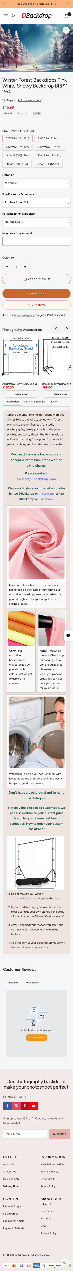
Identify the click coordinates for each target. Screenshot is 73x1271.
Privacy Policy (48, 1233)
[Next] (67, 67)
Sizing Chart (47, 1178)
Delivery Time (10, 1186)
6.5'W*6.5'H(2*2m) (49, 147)
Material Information (52, 1164)
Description (12, 401)
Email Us (45, 1218)
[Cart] (67, 16)
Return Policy (47, 1186)
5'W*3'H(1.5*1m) (48, 138)
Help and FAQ (11, 1178)
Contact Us (9, 1171)
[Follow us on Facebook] (7, 1106)
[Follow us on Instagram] (16, 1106)
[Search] (13, 15)
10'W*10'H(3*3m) (17, 164)
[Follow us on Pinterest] (25, 1106)
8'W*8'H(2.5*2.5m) (49, 155)
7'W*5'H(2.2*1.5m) (17, 138)
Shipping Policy (49, 1171)
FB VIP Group (10, 1213)
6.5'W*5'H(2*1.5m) (17, 147)
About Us (8, 1164)
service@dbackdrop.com (36, 479)
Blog (43, 1225)
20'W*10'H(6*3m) (48, 164)
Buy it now (36, 305)
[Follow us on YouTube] (33, 1106)
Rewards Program (13, 1206)
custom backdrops (23, 898)
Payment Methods (13, 1228)
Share (37, 113)
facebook (46, 499)
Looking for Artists (13, 1220)
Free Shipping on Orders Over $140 (36, 3)
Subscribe (59, 1134)
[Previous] (6, 67)
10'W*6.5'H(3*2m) (17, 155)
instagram (47, 493)
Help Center (47, 1211)
